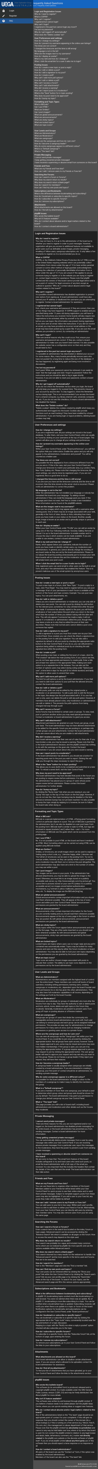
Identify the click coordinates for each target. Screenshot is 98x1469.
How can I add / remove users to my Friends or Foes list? (58, 171)
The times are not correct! (45, 46)
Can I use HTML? (41, 107)
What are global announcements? (48, 115)
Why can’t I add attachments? (46, 85)
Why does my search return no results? (50, 180)
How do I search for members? (47, 185)
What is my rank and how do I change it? (51, 59)
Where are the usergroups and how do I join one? (54, 141)
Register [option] (13, 16)
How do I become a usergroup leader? (50, 144)
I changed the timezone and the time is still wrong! (55, 49)
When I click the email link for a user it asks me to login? (57, 61)
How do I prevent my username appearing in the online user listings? (62, 43)
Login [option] (11, 10)
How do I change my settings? (47, 41)
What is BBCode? (41, 104)
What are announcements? (45, 117)
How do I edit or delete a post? (47, 70)
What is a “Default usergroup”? (47, 149)
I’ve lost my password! (43, 29)
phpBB (70, 503)
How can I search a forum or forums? (50, 177)
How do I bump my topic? (45, 98)
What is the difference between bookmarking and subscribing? (60, 194)
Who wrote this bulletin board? (47, 216)
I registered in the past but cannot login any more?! (55, 27)
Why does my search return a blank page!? (52, 182)
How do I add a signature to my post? (50, 73)
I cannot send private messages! (47, 157)
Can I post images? (42, 112)
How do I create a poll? (44, 75)
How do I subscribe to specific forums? (50, 199)
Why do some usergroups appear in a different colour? (57, 146)
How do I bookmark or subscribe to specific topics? (55, 196)
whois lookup (41, 1423)
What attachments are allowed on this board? (53, 207)
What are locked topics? (44, 122)
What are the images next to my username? (52, 54)
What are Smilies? (41, 110)
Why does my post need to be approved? (51, 96)
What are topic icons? (43, 125)
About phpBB (41, 1395)
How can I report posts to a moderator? (51, 91)
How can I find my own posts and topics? (51, 188)
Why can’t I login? (41, 24)
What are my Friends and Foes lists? (49, 169)
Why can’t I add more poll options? (48, 78)
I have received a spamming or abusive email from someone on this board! (65, 162)
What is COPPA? (41, 17)
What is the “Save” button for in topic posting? (53, 93)
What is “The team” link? (44, 151)
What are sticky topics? (44, 120)
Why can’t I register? (42, 19)
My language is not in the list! (46, 51)
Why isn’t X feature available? (46, 219)
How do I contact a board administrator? (51, 226)
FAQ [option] (11, 21)
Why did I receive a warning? (46, 88)
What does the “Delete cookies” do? (49, 35)
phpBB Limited (50, 1390)
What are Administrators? (45, 133)
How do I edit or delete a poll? (46, 80)
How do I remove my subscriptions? (49, 201)
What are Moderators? (43, 136)
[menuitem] (16, 10)
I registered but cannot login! (46, 22)
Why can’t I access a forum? (46, 83)
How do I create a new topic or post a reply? (52, 67)
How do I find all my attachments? (48, 210)
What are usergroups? (43, 138)
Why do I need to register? (45, 14)
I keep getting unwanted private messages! (52, 160)
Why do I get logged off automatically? (50, 32)
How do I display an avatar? (45, 56)
